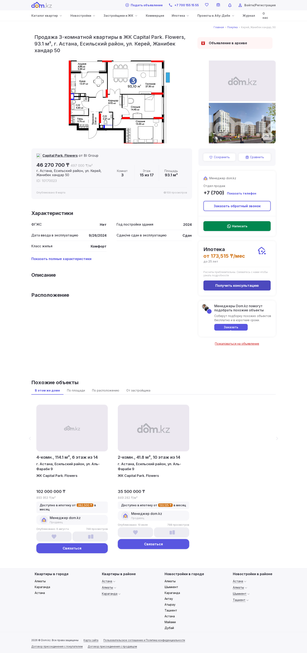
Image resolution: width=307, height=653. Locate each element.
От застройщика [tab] (138, 390)
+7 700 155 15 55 (186, 5)
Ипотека (178, 15)
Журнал (249, 15)
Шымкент (171, 587)
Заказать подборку (231, 328)
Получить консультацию (237, 285)
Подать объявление (147, 5)
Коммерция (155, 15)
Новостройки (80, 15)
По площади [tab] (76, 390)
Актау (169, 598)
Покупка (232, 27)
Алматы (40, 581)
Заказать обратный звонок (237, 206)
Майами (170, 622)
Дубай (169, 628)
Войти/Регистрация (260, 5)
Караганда (42, 587)
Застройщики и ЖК (118, 15)
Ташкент (171, 610)
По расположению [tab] (105, 390)
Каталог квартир (44, 15)
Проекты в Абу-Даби (213, 15)
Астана (40, 593)
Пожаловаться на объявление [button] (237, 343)
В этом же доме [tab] (47, 390)
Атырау (170, 604)
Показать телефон (241, 193)
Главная (219, 27)
